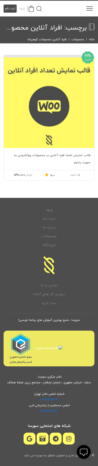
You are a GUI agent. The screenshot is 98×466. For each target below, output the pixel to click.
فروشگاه (49, 245)
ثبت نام (10, 8)
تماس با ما (49, 285)
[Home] (49, 265)
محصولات (77, 39)
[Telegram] (56, 439)
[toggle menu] (89, 8)
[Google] (29, 439)
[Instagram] (69, 439)
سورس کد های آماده (49, 294)
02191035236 (49, 400)
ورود (22, 8)
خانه (91, 39)
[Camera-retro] (43, 439)
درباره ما (49, 227)
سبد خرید (49, 303)
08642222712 (49, 411)
